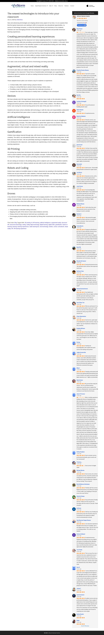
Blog (15, 222)
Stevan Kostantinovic (82, 288)
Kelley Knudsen (81, 452)
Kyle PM (79, 247)
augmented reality (56, 222)
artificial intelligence (45, 222)
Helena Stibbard (81, 534)
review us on (81, 25)
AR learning (36, 222)
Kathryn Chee (80, 271)
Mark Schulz (80, 380)
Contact (72, 5)
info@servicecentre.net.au (61, 1)
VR (12, 228)
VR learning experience (20, 228)
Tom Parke (79, 549)
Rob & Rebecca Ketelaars (83, 484)
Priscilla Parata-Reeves (83, 70)
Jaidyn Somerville (81, 352)
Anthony (79, 508)
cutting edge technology (32, 224)
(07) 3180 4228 (50, 1)
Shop (55, 5)
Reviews (67, 5)
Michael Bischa (80, 470)
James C (79, 588)
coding (24, 224)
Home (32, 5)
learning (14, 226)
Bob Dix (79, 95)
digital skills (51, 224)
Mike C (78, 368)
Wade (78, 620)
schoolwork (61, 226)
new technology (44, 226)
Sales (50, 5)
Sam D (78, 567)
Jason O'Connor (81, 394)
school (55, 226)
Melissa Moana (80, 204)
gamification (58, 224)
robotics (51, 226)
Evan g (78, 342)
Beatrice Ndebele (81, 116)
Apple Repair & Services (41, 5)
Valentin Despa (80, 496)
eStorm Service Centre (83, 16)
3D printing (28, 222)
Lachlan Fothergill (81, 101)
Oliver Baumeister (81, 316)
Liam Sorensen (80, 595)
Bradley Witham (81, 328)
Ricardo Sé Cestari (81, 261)
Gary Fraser (79, 29)
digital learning (44, 224)
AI (31, 222)
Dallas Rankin (80, 614)
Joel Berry (79, 172)
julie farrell (79, 144)
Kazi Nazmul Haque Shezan (84, 520)
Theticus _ (79, 462)
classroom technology (16, 224)
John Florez (80, 186)
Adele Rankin (80, 109)
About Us (60, 5)
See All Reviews (85, 626)
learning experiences (23, 226)
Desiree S (79, 214)
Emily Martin (80, 226)
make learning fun (34, 226)
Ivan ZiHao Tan (80, 302)
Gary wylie (79, 164)
